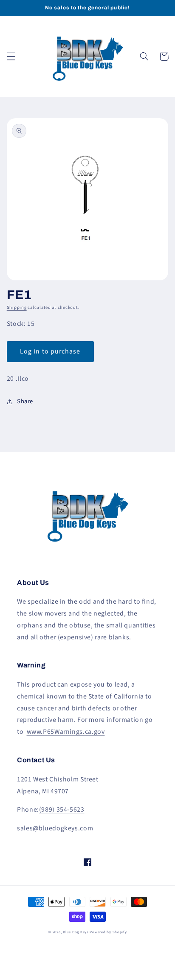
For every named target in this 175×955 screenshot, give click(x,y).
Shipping (17, 307)
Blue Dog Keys (76, 932)
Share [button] (25, 401)
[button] (11, 56)
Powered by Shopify (108, 932)
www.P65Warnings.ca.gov (66, 731)
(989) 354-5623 (62, 809)
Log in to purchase (50, 351)
